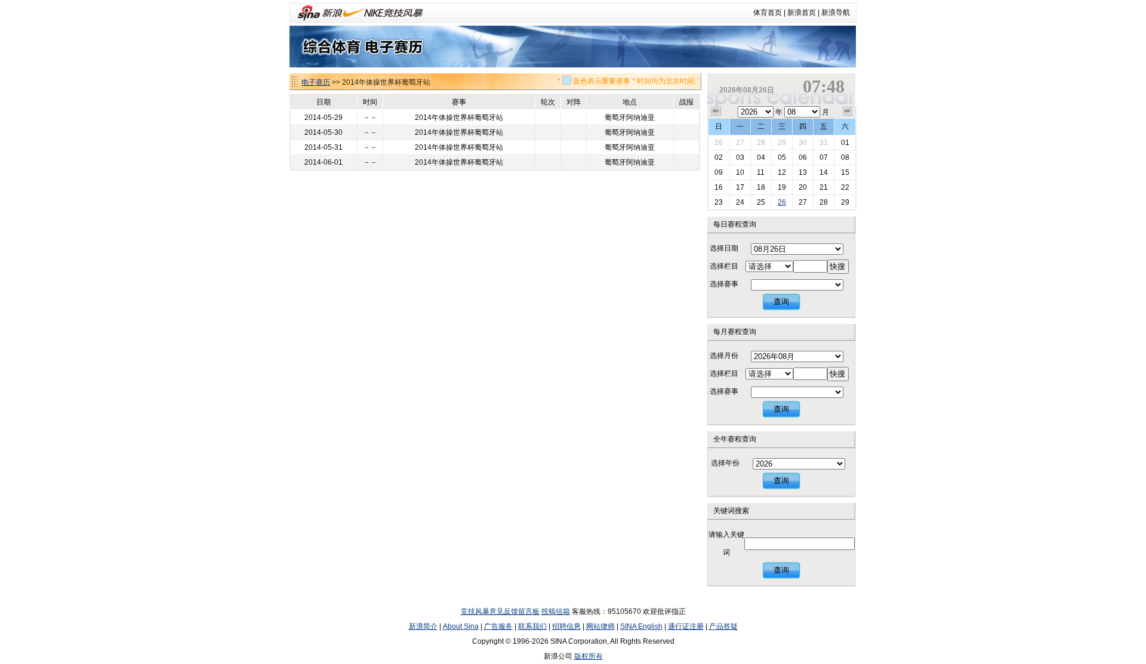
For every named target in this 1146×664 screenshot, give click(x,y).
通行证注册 (686, 626)
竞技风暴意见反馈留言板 (500, 611)
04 (761, 157)
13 (803, 172)
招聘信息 (566, 626)
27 (740, 142)
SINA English (641, 626)
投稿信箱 (555, 611)
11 (761, 172)
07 (824, 157)
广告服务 (498, 626)
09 (718, 172)
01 (845, 142)
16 (718, 187)
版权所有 (588, 656)
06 (803, 157)
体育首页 (767, 12)
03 (740, 157)
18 (761, 187)
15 (845, 172)
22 (845, 187)
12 (782, 172)
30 (803, 142)
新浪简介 (423, 626)
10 (740, 172)
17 (740, 187)
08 (845, 157)
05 (782, 157)
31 (824, 142)
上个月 (715, 111)
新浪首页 (801, 12)
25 (761, 202)
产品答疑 (723, 626)
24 (740, 202)
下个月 (847, 111)
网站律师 (600, 626)
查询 (781, 301)
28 (761, 142)
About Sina (461, 626)
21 (824, 187)
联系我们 (532, 626)
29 (782, 142)
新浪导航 (835, 12)
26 (718, 142)
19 (782, 187)
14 (824, 172)
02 (718, 157)
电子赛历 (315, 82)
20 (803, 187)
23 (718, 202)
